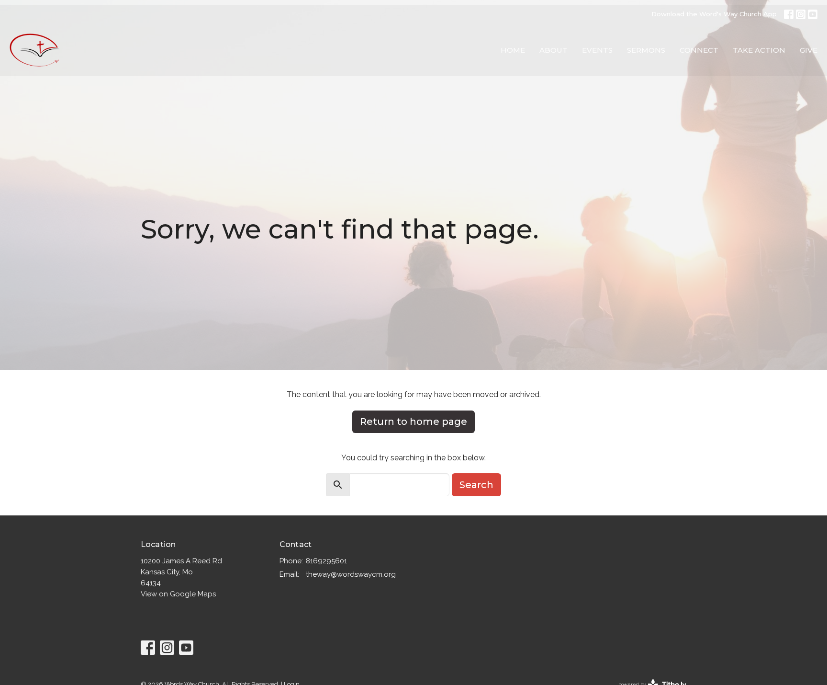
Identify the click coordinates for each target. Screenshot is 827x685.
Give (808, 50)
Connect (699, 50)
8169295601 (326, 561)
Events (597, 50)
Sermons (646, 50)
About (553, 50)
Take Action (759, 50)
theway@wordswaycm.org (351, 574)
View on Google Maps (178, 594)
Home (513, 50)
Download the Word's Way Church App (714, 14)
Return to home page (413, 421)
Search (476, 485)
